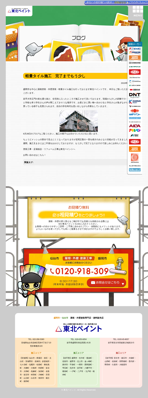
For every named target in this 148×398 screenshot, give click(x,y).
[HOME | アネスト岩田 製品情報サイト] (135, 136)
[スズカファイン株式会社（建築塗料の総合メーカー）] (135, 86)
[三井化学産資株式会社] (135, 82)
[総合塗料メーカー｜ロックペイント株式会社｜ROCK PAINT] (135, 67)
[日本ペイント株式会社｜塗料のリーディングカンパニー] (134, 114)
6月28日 (27, 134)
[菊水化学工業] (135, 171)
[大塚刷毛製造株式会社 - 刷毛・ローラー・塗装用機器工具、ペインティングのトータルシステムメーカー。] (135, 122)
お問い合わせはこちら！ (34, 155)
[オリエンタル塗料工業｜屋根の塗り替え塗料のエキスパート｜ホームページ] (135, 53)
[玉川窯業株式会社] (135, 106)
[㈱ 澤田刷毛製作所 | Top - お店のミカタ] (135, 118)
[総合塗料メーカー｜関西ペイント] (135, 103)
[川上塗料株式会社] (135, 166)
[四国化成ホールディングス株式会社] (135, 90)
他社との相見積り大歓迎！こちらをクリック (116, 2)
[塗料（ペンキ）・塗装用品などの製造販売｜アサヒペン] (135, 131)
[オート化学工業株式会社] (135, 59)
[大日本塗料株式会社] (135, 97)
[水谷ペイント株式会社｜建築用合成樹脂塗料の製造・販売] (135, 49)
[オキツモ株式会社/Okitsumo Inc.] (135, 162)
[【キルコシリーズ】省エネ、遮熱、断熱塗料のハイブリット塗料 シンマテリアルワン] (135, 78)
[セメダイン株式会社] (135, 63)
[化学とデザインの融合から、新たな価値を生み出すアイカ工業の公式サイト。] (135, 126)
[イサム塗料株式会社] (135, 74)
